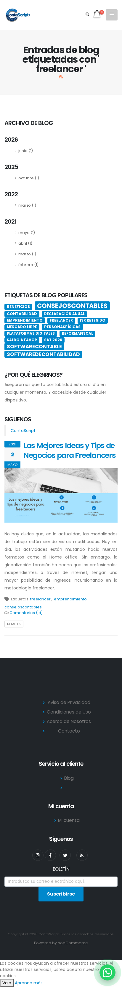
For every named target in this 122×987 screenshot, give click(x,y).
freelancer (40, 599)
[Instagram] (38, 855)
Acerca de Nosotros (69, 721)
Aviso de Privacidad (69, 702)
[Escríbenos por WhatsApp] (107, 972)
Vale (6, 983)
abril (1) (25, 243)
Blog (69, 778)
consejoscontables (23, 607)
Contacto (69, 731)
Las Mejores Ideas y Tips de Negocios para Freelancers (69, 450)
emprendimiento (70, 599)
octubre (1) (28, 178)
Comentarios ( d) (26, 612)
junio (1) (25, 150)
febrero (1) (28, 264)
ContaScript (23, 431)
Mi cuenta (69, 820)
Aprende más (29, 983)
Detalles (14, 624)
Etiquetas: (20, 599)
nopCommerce (73, 942)
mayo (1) (26, 232)
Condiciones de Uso (69, 712)
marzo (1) (27, 205)
